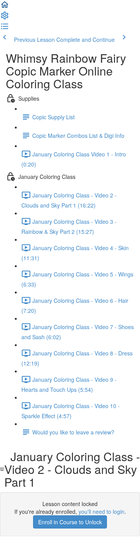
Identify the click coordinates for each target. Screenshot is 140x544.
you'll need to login (101, 511)
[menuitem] (4, 18)
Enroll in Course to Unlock (70, 522)
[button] (4, 7)
